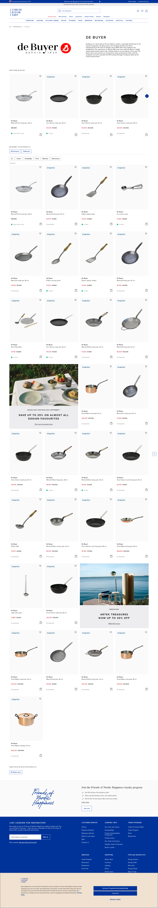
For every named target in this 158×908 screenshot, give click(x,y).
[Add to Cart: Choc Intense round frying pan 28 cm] (111, 556)
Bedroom (88, 20)
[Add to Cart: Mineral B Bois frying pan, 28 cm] (76, 490)
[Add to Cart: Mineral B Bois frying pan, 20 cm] (111, 357)
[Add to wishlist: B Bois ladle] (40, 499)
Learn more (85, 802)
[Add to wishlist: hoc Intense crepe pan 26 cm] (75, 76)
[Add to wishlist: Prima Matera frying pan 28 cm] (146, 499)
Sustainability (109, 830)
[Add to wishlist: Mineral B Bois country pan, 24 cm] (75, 499)
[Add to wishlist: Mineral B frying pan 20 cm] (146, 233)
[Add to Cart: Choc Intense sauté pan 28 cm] (146, 134)
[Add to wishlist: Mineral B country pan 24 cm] (146, 366)
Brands (98, 16)
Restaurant (85, 865)
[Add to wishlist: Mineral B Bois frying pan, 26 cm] (111, 433)
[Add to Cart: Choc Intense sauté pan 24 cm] (111, 134)
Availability (28, 159)
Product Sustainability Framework (112, 834)
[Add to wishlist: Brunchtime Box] (40, 300)
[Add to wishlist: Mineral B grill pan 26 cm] (75, 632)
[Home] (10, 26)
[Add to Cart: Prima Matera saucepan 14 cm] (111, 423)
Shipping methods (88, 833)
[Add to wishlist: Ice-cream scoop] (146, 167)
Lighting (39, 20)
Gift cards (131, 865)
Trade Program (133, 830)
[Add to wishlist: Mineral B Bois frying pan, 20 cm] (111, 300)
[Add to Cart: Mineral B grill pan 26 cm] (76, 689)
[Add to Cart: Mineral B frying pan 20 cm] (146, 290)
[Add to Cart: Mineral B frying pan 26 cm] (76, 224)
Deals (71, 16)
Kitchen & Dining (52, 20)
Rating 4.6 (83, 1)
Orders (84, 827)
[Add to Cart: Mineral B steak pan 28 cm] (41, 290)
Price (37, 159)
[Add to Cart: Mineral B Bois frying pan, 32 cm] (111, 689)
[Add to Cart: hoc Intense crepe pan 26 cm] (76, 134)
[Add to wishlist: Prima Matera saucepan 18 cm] (146, 632)
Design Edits (132, 862)
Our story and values (112, 827)
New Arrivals (63, 16)
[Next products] (147, 96)
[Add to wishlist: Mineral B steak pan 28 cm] (40, 233)
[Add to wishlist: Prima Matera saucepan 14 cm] (111, 366)
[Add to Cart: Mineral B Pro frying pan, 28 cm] (41, 134)
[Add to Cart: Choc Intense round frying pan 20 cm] (146, 490)
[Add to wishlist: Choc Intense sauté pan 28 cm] (146, 76)
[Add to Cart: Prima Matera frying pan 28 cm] (146, 556)
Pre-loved (85, 869)
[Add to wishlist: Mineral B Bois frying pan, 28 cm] (75, 433)
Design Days (52, 16)
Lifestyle (119, 20)
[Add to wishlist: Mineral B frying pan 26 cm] (75, 167)
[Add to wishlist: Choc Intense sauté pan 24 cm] (111, 76)
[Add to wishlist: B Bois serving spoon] (75, 233)
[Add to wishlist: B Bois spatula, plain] (111, 167)
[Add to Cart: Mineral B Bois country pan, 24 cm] (76, 556)
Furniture (30, 20)
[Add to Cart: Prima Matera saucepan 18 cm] (146, 689)
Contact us (85, 842)
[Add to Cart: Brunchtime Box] (41, 357)
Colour (19, 159)
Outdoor (109, 20)
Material (45, 159)
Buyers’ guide (109, 847)
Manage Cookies (115, 899)
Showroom (85, 862)
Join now (87, 808)
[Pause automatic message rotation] (99, 1)
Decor (63, 20)
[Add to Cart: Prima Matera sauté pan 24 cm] (41, 689)
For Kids (129, 20)
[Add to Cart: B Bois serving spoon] (76, 290)
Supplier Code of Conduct (114, 844)
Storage (72, 20)
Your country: (14, 842)
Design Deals (132, 869)
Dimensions (56, 159)
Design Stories (89, 16)
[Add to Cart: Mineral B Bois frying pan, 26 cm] (111, 490)
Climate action (109, 838)
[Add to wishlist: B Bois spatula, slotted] (111, 233)
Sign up (45, 837)
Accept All (115, 893)
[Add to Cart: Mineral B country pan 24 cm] (146, 423)
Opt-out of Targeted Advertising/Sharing (115, 888)
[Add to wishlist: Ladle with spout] (40, 565)
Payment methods (88, 830)
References (132, 836)
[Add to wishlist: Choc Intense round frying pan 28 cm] (111, 499)
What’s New (109, 859)
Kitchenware (109, 872)
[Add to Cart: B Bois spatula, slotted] (111, 290)
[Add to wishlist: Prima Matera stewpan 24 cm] (40, 698)
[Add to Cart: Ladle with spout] (41, 622)
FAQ (83, 839)
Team (130, 833)
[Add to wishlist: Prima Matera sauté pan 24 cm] (40, 632)
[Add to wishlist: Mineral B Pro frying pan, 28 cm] (40, 76)
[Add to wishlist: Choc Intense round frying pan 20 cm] (146, 433)
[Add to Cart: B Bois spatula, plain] (111, 224)
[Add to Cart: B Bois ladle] (41, 556)
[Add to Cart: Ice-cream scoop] (146, 224)
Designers (107, 16)
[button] (138, 11)
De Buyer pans (16, 772)
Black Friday (132, 872)
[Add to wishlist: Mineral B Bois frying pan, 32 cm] (111, 632)
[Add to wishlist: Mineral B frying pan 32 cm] (146, 300)
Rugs (80, 20)
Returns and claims (88, 836)
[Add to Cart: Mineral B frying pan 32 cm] (146, 357)
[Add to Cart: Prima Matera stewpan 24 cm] (41, 755)
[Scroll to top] (154, 454)
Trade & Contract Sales (136, 827)
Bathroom (99, 20)
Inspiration (78, 16)
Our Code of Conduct (112, 841)
